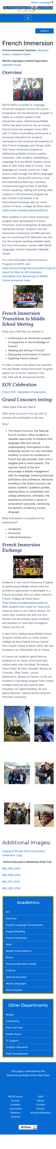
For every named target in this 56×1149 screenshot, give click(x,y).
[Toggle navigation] (28, 18)
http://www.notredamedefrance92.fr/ (25, 210)
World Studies (14, 989)
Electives (11, 918)
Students (15, 1104)
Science (10, 970)
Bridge (10, 1014)
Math (9, 944)
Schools (15, 1116)
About (40, 1100)
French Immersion (16, 937)
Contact (40, 1104)
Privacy (40, 1108)
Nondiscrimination (40, 1112)
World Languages (16, 983)
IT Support (12, 1040)
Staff (40, 1096)
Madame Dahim (22, 54)
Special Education (16, 976)
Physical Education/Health (21, 963)
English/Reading (15, 931)
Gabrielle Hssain (11, 64)
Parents (15, 1100)
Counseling (12, 1021)
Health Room (13, 1034)
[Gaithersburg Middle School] (28, 9)
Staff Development (17, 1053)
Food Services (14, 1027)
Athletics (15, 1112)
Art (8, 911)
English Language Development (24, 924)
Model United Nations (19, 950)
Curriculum (15, 1108)
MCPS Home (15, 1096)
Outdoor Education (17, 1047)
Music (9, 957)
